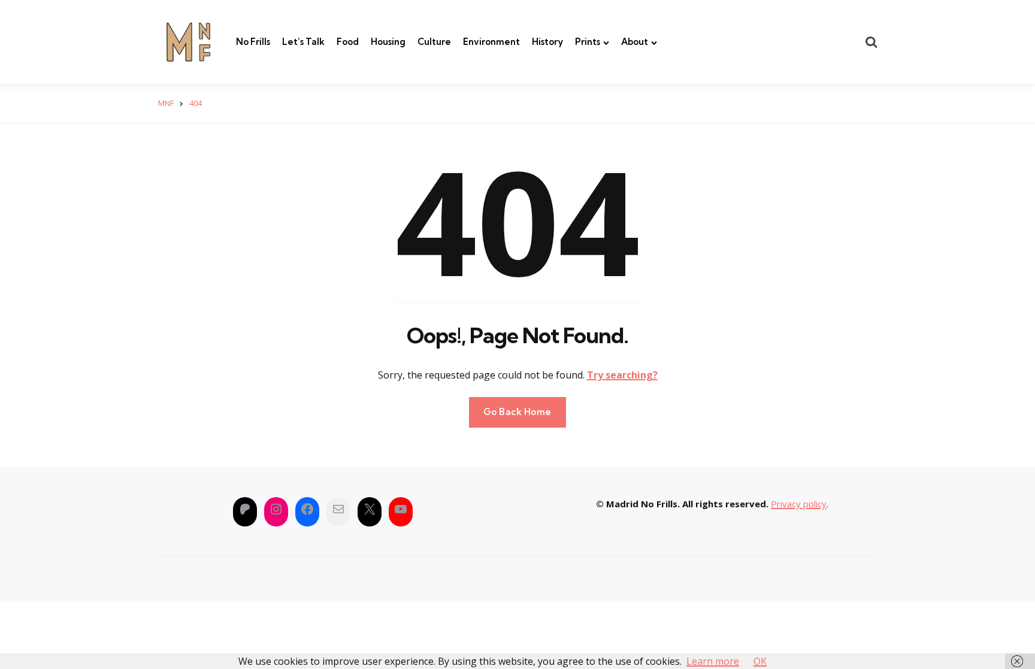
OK (760, 661)
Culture (434, 41)
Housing (388, 41)
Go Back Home (517, 411)
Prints (587, 41)
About (634, 41)
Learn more (712, 661)
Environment (491, 41)
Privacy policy (799, 504)
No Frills (253, 41)
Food (348, 41)
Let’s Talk (303, 41)
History (547, 41)
